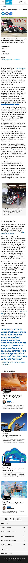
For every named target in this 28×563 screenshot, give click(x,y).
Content (4, 6)
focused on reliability (12, 233)
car (13, 149)
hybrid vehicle (20, 68)
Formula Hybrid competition (10, 104)
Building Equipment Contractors (10, 59)
